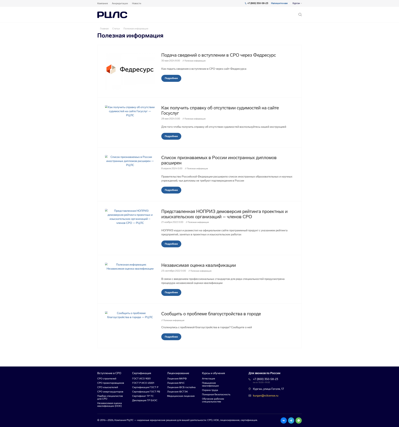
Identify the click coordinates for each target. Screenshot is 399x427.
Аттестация (208, 378)
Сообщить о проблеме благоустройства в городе (211, 313)
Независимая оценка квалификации (198, 265)
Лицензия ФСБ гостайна (181, 387)
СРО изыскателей (107, 387)
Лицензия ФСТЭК (177, 391)
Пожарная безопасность (216, 394)
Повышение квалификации (210, 384)
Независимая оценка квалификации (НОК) (109, 404)
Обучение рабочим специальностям (213, 400)
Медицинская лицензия (181, 395)
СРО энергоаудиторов (110, 391)
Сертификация (141, 373)
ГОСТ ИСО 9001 (141, 378)
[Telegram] (291, 420)
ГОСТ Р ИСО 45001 (143, 382)
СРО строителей (106, 378)
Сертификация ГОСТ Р (145, 387)
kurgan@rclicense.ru (265, 395)
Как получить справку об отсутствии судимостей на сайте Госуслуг (220, 110)
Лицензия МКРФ (177, 378)
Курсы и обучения (213, 373)
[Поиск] (299, 14)
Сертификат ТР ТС (143, 395)
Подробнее (171, 78)
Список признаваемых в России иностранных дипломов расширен (219, 160)
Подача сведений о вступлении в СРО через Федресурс (218, 55)
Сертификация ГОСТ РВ (146, 391)
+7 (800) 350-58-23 (265, 379)
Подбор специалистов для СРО (110, 397)
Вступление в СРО (109, 373)
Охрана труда (210, 390)
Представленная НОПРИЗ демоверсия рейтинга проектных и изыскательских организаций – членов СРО (224, 214)
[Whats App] (299, 420)
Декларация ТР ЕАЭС (144, 400)
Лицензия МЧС (176, 382)
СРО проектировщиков (110, 382)
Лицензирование (178, 373)
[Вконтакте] (284, 420)
